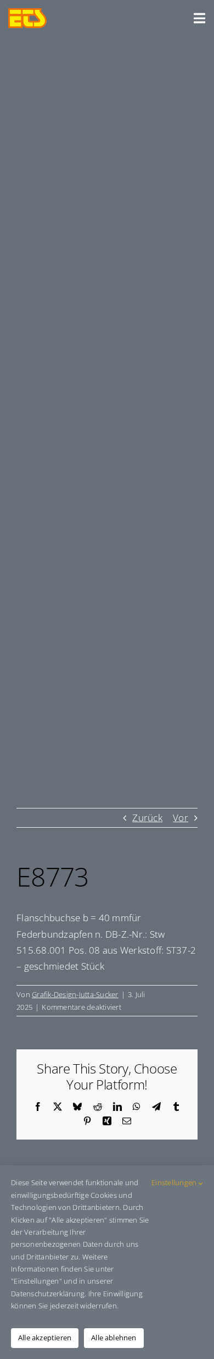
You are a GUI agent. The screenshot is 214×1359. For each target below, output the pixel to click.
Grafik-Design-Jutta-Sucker (75, 994)
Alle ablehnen (114, 1338)
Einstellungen (175, 1182)
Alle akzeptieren (44, 1338)
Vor (180, 817)
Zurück (147, 817)
